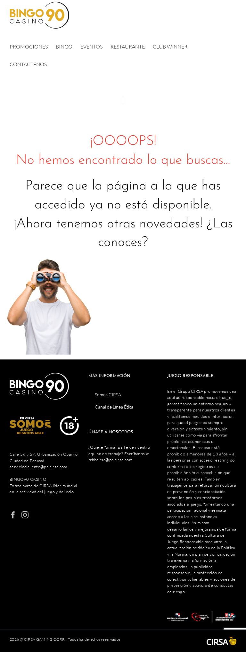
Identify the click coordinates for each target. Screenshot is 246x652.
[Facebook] (13, 514)
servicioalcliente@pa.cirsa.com (38, 466)
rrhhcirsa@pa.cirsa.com (110, 459)
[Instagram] (25, 514)
